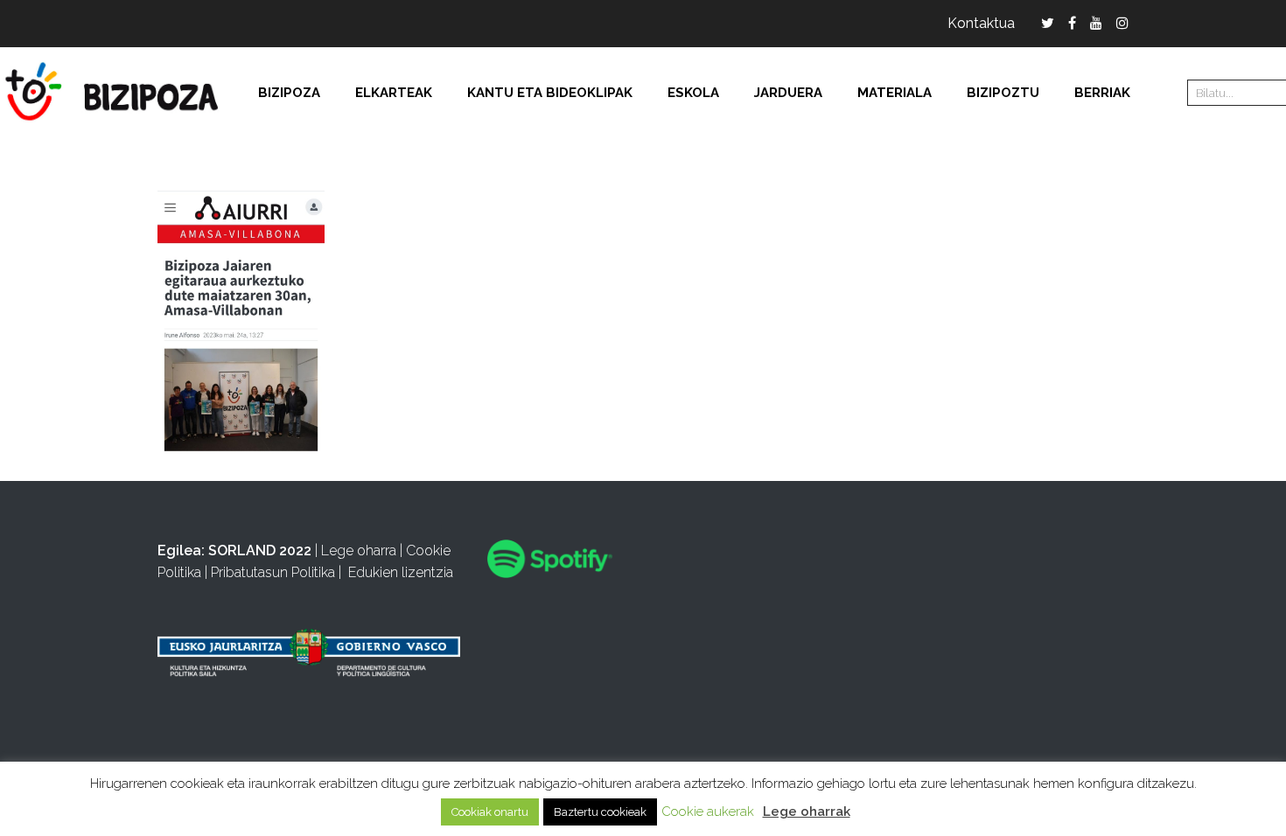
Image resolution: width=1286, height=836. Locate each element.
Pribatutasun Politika (273, 572)
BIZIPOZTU (1003, 93)
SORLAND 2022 (259, 550)
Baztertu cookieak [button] (600, 812)
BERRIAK (1102, 93)
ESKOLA (693, 93)
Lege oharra (358, 550)
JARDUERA (788, 93)
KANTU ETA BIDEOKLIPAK (550, 93)
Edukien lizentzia (400, 572)
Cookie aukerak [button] (707, 811)
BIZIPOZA (289, 93)
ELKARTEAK (393, 93)
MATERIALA (894, 93)
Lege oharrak (806, 811)
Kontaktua (981, 23)
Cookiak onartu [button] (489, 812)
